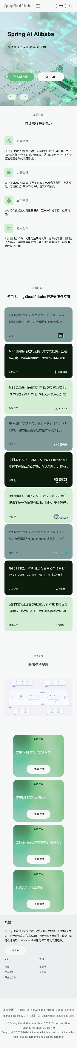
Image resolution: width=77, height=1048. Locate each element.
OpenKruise (48, 1015)
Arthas (50, 1009)
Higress (7, 1015)
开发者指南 (10, 977)
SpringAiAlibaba (36, 1009)
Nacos (21, 1009)
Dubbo (60, 1009)
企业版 (42, 972)
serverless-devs (65, 1015)
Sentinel (69, 1009)
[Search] (69, 6)
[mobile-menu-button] (38, 6)
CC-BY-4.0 (49, 1027)
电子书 (42, 966)
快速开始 (8, 972)
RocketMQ (19, 1015)
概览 (6, 966)
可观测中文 (33, 1015)
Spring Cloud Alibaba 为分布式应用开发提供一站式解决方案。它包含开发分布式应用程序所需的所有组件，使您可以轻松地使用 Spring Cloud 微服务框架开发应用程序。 (38, 936)
